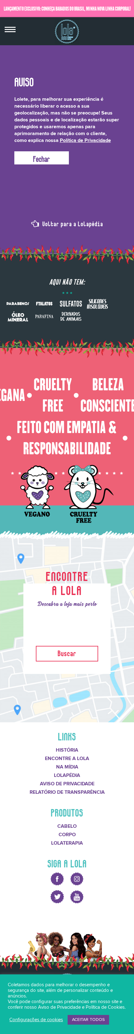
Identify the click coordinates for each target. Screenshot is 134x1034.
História (67, 750)
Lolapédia (67, 775)
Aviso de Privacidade (67, 783)
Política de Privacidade (85, 140)
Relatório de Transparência (67, 792)
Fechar (41, 157)
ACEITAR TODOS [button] (88, 1019)
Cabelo (67, 826)
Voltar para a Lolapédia (72, 223)
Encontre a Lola (67, 758)
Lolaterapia (67, 843)
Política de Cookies (105, 1007)
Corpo (67, 834)
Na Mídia (67, 766)
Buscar (67, 652)
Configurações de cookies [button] (36, 1019)
